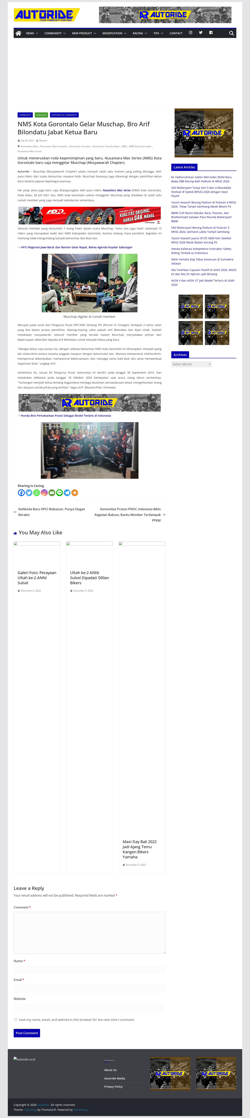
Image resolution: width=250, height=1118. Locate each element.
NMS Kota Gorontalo (140, 146)
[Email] (51, 492)
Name (19, 961)
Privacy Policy (113, 1086)
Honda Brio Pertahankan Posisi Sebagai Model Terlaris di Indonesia (66, 415)
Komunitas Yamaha (79, 146)
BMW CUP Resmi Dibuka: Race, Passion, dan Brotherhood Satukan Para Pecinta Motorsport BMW (201, 217)
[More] (74, 492)
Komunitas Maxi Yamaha (53, 146)
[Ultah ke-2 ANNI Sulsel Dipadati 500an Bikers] (89, 544)
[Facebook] (21, 492)
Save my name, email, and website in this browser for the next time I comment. (77, 1020)
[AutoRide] (18, 33)
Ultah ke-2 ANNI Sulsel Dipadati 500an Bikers (89, 577)
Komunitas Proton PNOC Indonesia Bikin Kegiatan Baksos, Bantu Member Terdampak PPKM (128, 515)
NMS (124, 146)
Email (19, 980)
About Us (110, 1070)
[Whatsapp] (36, 492)
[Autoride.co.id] (24, 1059)
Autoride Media (114, 1078)
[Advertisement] (125, 79)
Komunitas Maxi (29, 146)
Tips (156, 33)
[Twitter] (29, 492)
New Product (82, 33)
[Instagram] (44, 492)
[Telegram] (67, 492)
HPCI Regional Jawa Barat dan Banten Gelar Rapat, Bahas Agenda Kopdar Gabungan (76, 247)
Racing (138, 33)
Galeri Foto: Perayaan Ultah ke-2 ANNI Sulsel (37, 577)
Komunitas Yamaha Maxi (106, 146)
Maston (43, 140)
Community (53, 33)
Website (20, 999)
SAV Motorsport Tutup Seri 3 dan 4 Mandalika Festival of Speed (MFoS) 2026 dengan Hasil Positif (201, 192)
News (30, 33)
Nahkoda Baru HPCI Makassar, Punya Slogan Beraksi (51, 512)
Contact (176, 33)
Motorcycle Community (64, 115)
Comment (22, 907)
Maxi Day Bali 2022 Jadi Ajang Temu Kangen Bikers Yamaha (140, 849)
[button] (36, 33)
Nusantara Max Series (30, 151)
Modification (112, 33)
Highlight (41, 115)
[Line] (59, 492)
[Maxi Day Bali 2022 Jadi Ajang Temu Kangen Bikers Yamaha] (142, 544)
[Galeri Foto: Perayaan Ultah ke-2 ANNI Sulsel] (37, 544)
